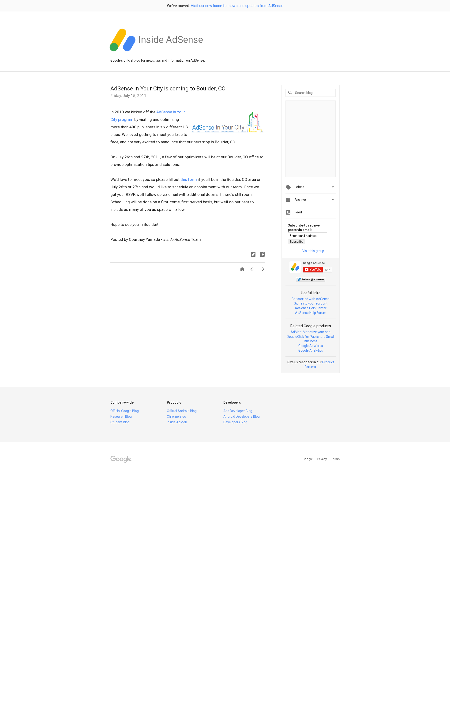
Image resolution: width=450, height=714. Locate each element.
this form (188, 179)
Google (308, 459)
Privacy (322, 459)
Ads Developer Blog (237, 411)
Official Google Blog (124, 411)
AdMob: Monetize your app (310, 332)
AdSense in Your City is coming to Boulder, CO (167, 88)
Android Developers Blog (241, 416)
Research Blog (121, 416)
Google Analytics (310, 350)
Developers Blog (235, 422)
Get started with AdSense (311, 299)
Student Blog (120, 422)
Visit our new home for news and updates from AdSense (237, 6)
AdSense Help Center (310, 308)
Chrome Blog (176, 416)
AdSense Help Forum (310, 313)
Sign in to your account (310, 303)
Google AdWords (310, 346)
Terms (335, 459)
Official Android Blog (182, 411)
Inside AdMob (177, 422)
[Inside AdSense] (170, 54)
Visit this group (313, 251)
